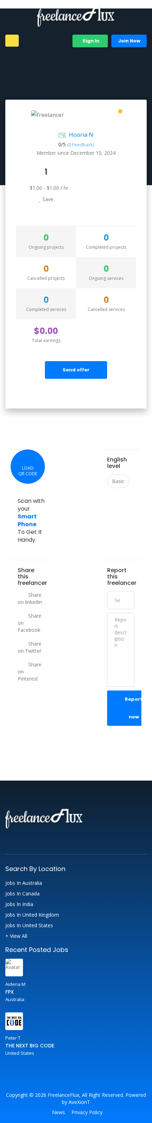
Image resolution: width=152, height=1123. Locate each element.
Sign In (90, 40)
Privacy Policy (87, 1112)
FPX (9, 992)
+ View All (16, 936)
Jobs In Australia (23, 883)
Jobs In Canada (22, 893)
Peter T (13, 1038)
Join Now (129, 40)
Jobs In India (19, 904)
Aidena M (15, 984)
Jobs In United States (29, 925)
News (58, 1112)
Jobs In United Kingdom (32, 915)
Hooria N (81, 135)
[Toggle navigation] (12, 41)
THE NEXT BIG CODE (29, 1045)
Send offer (76, 369)
